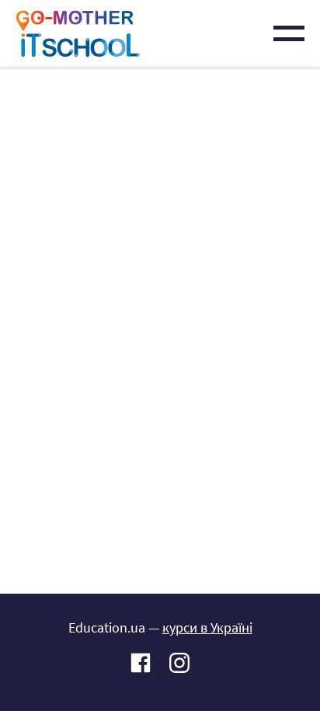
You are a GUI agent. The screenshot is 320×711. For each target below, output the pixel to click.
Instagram (179, 663)
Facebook (140, 663)
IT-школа (78, 33)
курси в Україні (207, 627)
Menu (288, 33)
